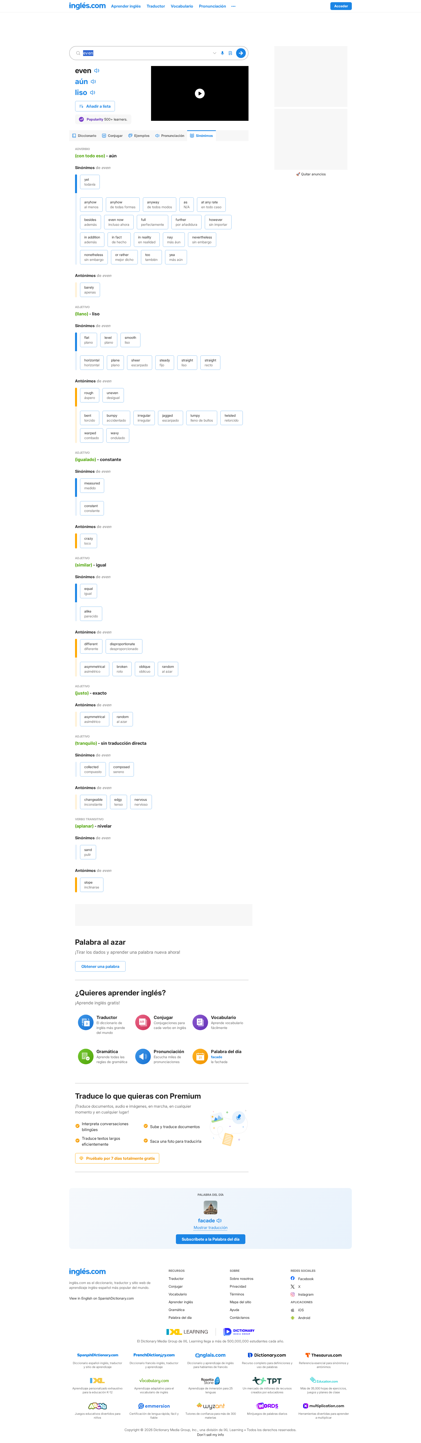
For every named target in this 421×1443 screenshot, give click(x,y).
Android (304, 1318)
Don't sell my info (210, 1435)
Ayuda (234, 1310)
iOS (301, 1310)
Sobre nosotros (241, 1278)
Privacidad (238, 1286)
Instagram (306, 1294)
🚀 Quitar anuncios (311, 174)
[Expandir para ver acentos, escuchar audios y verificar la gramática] (215, 53)
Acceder (341, 6)
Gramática (177, 1310)
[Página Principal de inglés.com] (87, 6)
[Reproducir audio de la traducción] (93, 81)
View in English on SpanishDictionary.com (101, 1298)
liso (81, 92)
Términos (237, 1294)
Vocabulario (178, 1294)
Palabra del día (180, 1317)
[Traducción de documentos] (230, 53)
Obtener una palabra (100, 966)
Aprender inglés (181, 1302)
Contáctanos (239, 1317)
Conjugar (176, 1286)
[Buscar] (241, 53)
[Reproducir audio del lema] (96, 70)
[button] (233, 6)
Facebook (306, 1279)
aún (81, 81)
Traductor (176, 1278)
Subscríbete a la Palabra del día (210, 1239)
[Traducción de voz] (222, 53)
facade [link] (216, 1057)
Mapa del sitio (240, 1302)
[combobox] (145, 53)
